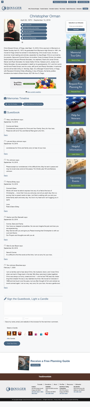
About (55, 384)
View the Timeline (12, 104)
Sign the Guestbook (29, 31)
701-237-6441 (36, 392)
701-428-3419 (50, 393)
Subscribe (76, 29)
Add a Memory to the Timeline (31, 28)
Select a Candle (12, 328)
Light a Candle (27, 24)
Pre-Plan (62, 384)
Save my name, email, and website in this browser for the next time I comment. (31, 322)
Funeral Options (44, 8)
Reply (6, 135)
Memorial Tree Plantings (30, 38)
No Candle (11, 338)
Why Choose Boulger (33, 8)
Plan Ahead (62, 8)
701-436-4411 (77, 392)
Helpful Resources (70, 8)
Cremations (48, 384)
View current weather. (34, 92)
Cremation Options (54, 8)
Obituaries (79, 8)
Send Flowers (27, 34)
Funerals (39, 384)
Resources (70, 384)
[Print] (22, 42)
